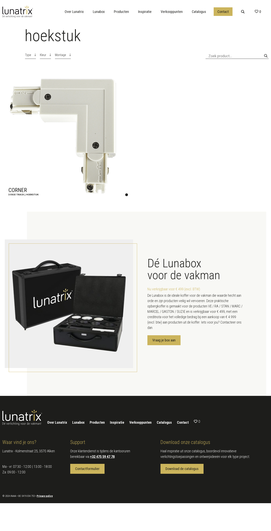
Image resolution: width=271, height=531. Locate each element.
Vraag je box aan (164, 340)
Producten (121, 12)
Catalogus (199, 12)
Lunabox (99, 12)
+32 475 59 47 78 (102, 456)
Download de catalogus (182, 469)
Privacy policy (45, 495)
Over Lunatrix (74, 12)
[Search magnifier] (243, 12)
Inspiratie (145, 12)
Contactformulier (87, 469)
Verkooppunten (172, 12)
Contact (223, 12)
